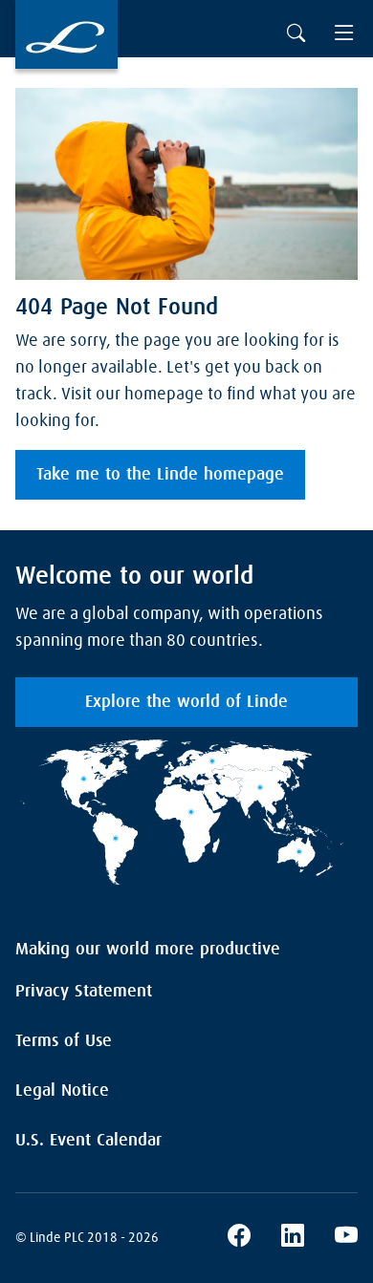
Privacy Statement (83, 991)
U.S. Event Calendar (88, 1140)
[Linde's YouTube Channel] (346, 1238)
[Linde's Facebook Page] (239, 1238)
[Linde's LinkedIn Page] (292, 1238)
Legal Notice (62, 1091)
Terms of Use (63, 1041)
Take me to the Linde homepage (160, 474)
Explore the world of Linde (186, 702)
